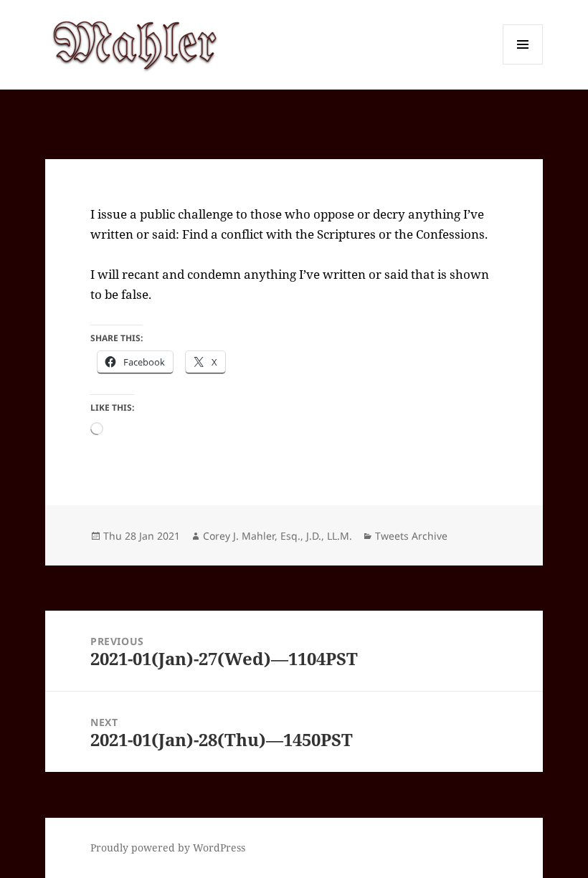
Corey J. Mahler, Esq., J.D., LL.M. (277, 536)
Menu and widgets (523, 64)
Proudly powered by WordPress (167, 847)
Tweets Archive (411, 536)
